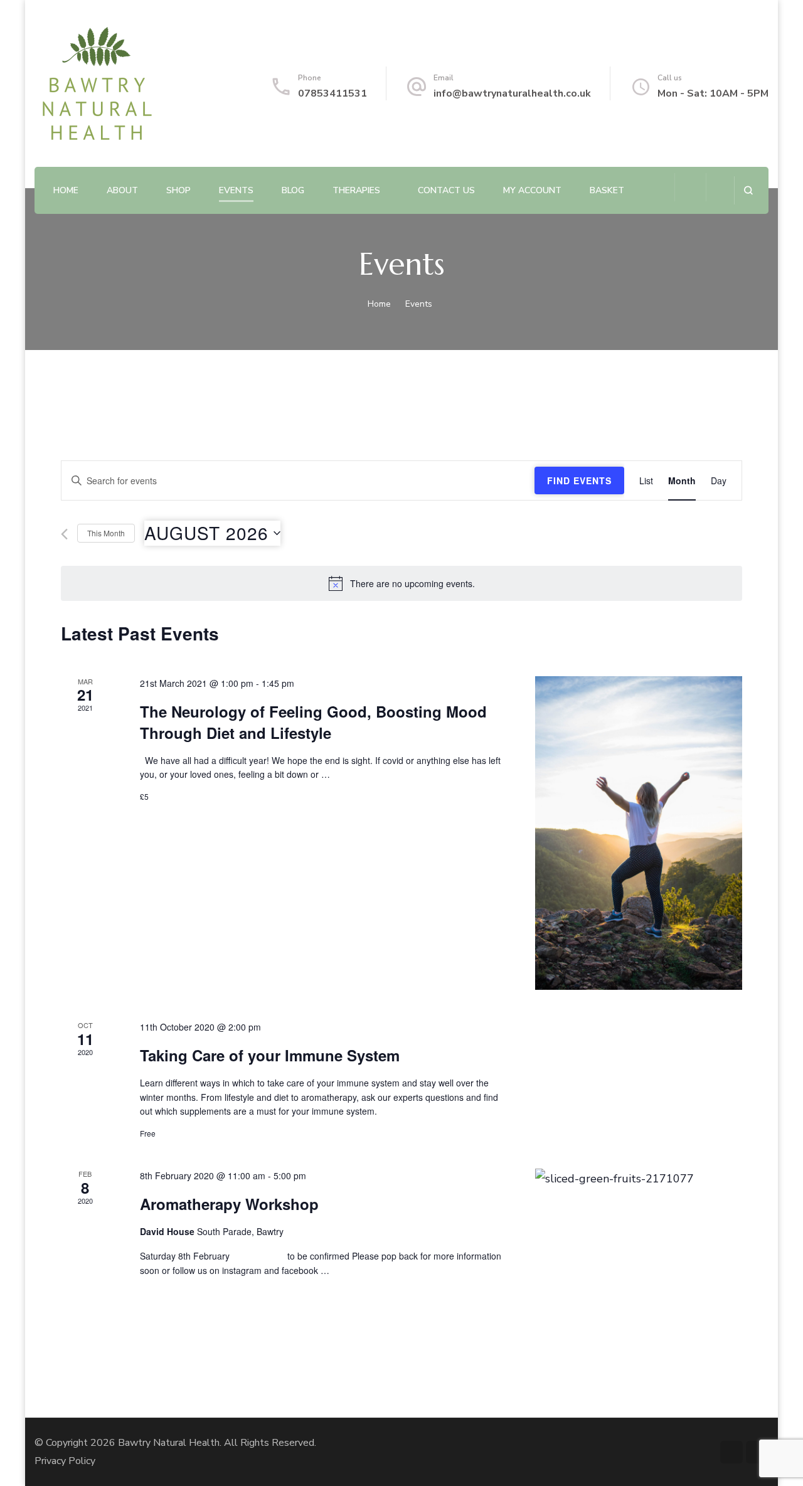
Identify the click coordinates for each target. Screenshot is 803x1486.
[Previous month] (64, 534)
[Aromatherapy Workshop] (638, 1179)
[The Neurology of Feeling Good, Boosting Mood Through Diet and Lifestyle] (638, 833)
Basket (607, 190)
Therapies (356, 190)
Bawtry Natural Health (169, 1443)
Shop (178, 190)
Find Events (579, 480)
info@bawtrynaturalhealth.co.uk (512, 93)
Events (236, 190)
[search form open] (748, 190)
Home (65, 190)
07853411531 (332, 93)
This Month (106, 533)
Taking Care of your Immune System (270, 1055)
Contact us (446, 190)
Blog (293, 190)
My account (532, 190)
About (122, 190)
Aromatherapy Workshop (229, 1203)
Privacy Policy (65, 1461)
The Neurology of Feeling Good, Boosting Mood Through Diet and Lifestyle (313, 722)
